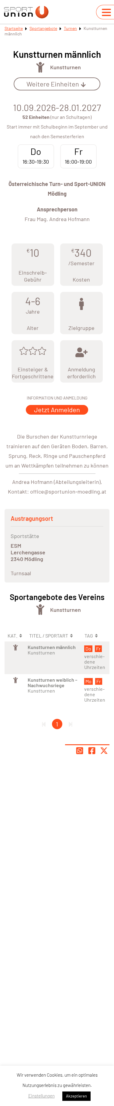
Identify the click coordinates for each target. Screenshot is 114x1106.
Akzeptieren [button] (76, 1096)
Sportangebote (43, 28)
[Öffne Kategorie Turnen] (40, 67)
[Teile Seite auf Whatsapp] (79, 750)
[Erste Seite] (44, 724)
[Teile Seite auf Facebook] (91, 750)
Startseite (14, 28)
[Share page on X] (103, 750)
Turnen (70, 28)
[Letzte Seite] (70, 724)
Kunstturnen (65, 67)
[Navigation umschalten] (106, 12)
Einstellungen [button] (41, 1095)
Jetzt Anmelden (57, 409)
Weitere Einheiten (52, 84)
